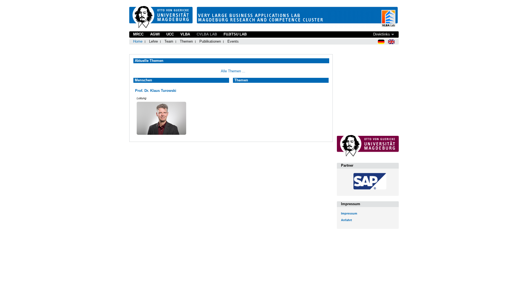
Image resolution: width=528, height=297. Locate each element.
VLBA (185, 34)
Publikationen (210, 41)
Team (168, 41)
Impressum (349, 213)
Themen (186, 41)
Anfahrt (346, 220)
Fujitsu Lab (235, 34)
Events (233, 41)
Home (137, 41)
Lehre (153, 41)
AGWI (155, 34)
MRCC (138, 34)
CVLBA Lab (207, 34)
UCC (170, 34)
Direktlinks (381, 34)
